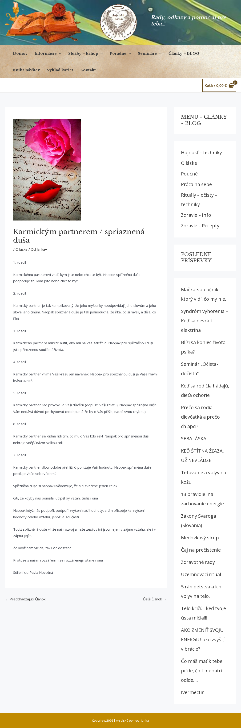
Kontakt (88, 70)
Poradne (118, 53)
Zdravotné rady (198, 562)
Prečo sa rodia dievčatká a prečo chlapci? (200, 416)
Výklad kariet (60, 70)
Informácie (46, 53)
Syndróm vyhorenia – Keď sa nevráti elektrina (204, 320)
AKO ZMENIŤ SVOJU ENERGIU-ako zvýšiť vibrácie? (202, 639)
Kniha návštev (26, 70)
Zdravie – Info (196, 215)
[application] (59, 53)
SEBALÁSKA (193, 438)
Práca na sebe (196, 184)
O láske (22, 249)
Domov (20, 53)
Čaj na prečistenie (201, 550)
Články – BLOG (184, 53)
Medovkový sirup (200, 537)
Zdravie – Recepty (200, 225)
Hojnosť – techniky (201, 152)
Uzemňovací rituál (201, 574)
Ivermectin (193, 692)
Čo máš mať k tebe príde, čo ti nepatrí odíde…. (201, 670)
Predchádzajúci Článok (25, 599)
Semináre (147, 53)
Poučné (189, 174)
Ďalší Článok (154, 599)
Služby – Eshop (83, 53)
